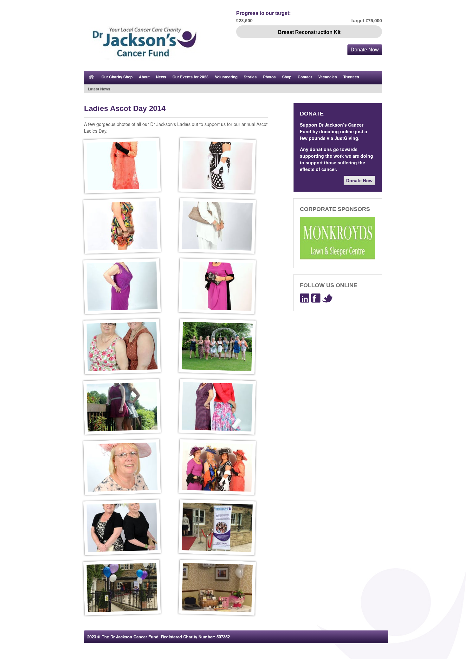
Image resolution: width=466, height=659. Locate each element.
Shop (286, 77)
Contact (305, 77)
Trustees (351, 77)
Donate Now (365, 49)
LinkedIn (304, 298)
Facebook (315, 298)
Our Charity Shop (117, 77)
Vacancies (327, 77)
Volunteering (226, 77)
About (144, 77)
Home (92, 78)
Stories (250, 77)
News (161, 77)
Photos (269, 77)
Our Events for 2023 (190, 77)
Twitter (327, 298)
